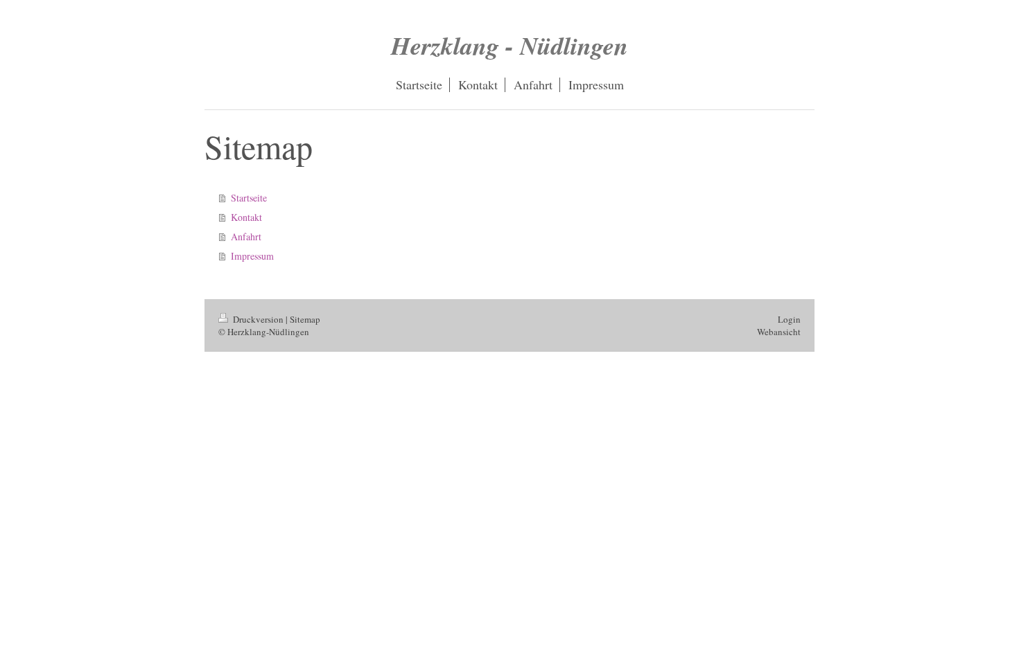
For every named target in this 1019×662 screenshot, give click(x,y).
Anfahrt (246, 236)
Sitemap (305, 319)
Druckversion (258, 319)
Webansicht (779, 331)
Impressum (252, 255)
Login (789, 319)
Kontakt (246, 217)
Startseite (249, 197)
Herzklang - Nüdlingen (509, 45)
